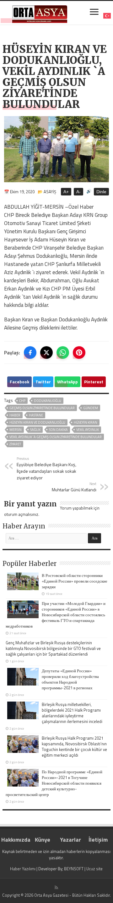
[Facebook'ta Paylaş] (30, 352)
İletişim (98, 839)
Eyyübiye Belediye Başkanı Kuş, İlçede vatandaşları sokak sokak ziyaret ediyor (46, 468)
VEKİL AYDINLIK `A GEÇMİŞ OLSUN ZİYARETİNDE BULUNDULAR (55, 436)
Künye (42, 839)
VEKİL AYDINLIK (87, 429)
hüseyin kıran (85, 422)
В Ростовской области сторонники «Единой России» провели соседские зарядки (74, 581)
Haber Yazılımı (22, 869)
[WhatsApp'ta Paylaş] (62, 352)
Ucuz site (94, 869)
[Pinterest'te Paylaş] (79, 352)
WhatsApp (67, 381)
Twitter (43, 381)
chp (22, 400)
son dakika (58, 429)
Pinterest (93, 381)
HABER (14, 415)
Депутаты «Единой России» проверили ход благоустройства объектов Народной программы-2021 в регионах (70, 679)
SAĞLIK (35, 429)
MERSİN (15, 429)
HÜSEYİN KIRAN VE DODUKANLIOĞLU (37, 422)
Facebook (19, 381)
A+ (66, 191)
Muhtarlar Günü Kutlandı (74, 487)
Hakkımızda (15, 839)
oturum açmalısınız (21, 514)
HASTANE (36, 415)
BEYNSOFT (73, 869)
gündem (90, 407)
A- (78, 191)
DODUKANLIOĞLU (47, 400)
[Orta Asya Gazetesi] (39, 13)
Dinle (101, 191)
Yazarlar (70, 839)
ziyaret (15, 444)
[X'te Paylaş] (46, 352)
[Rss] (56, 887)
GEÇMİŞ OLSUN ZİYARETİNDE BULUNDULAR (42, 407)
